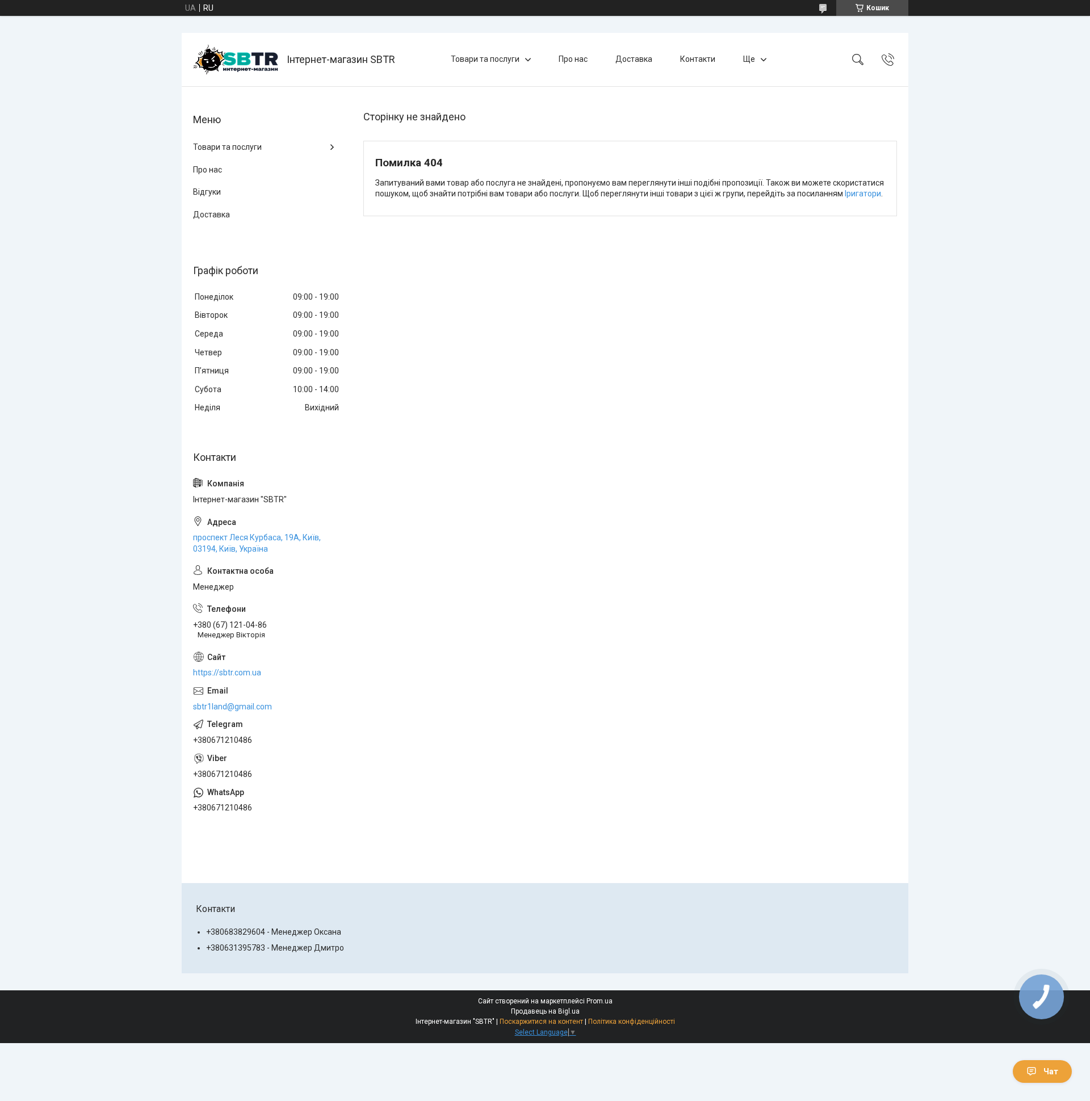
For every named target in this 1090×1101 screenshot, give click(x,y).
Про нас (573, 59)
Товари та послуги (485, 59)
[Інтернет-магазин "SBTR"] (235, 59)
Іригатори (863, 193)
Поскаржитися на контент (541, 1022)
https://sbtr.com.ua (227, 672)
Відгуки (207, 191)
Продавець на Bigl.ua (545, 1011)
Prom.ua (599, 1001)
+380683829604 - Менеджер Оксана (273, 931)
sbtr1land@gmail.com (232, 706)
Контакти (697, 59)
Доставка (633, 59)
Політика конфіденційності (631, 1022)
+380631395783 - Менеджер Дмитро (275, 947)
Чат (1050, 1071)
